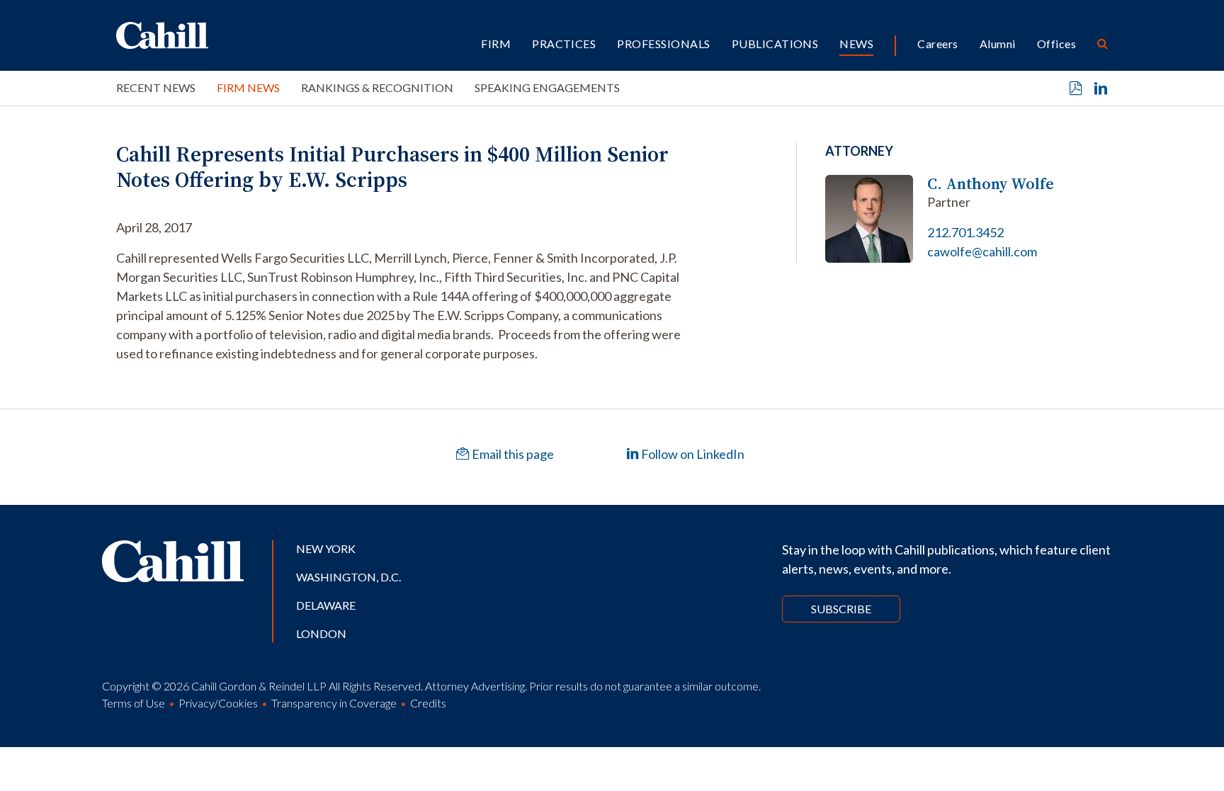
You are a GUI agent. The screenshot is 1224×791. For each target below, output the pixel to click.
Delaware (326, 605)
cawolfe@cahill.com (982, 251)
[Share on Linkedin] (1101, 88)
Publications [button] (775, 43)
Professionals (663, 43)
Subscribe (841, 608)
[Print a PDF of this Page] (1076, 88)
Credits (428, 703)
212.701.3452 (965, 232)
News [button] (856, 43)
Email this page (512, 454)
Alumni (998, 43)
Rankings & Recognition (377, 87)
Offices (1056, 43)
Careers (937, 43)
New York (326, 548)
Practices (564, 43)
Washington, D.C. (348, 577)
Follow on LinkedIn (691, 454)
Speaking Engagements (547, 87)
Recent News (156, 87)
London (321, 633)
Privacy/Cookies (218, 703)
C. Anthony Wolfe (990, 184)
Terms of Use (133, 703)
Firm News (248, 87)
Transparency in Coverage (334, 703)
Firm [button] (496, 43)
